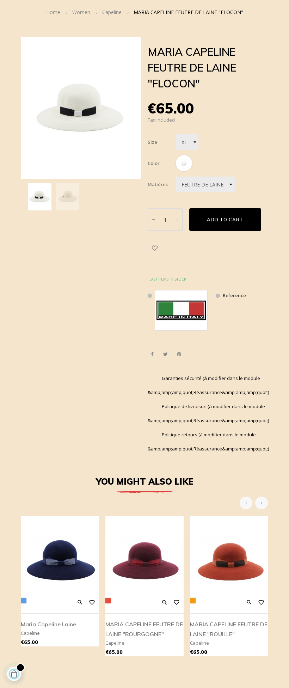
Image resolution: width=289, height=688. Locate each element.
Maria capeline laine (48, 624)
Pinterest (178, 354)
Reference (234, 295)
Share (152, 354)
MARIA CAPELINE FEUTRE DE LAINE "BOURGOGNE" (144, 629)
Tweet (165, 354)
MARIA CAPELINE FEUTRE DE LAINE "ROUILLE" (229, 629)
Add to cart (225, 219)
